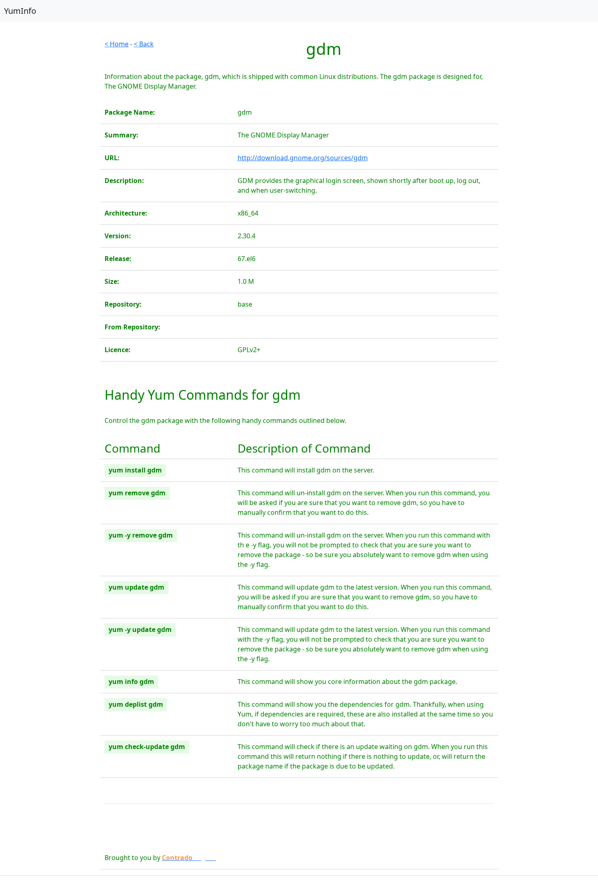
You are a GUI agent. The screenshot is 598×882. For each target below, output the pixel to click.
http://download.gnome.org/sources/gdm (303, 157)
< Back (144, 43)
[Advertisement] (50, 161)
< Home (117, 43)
